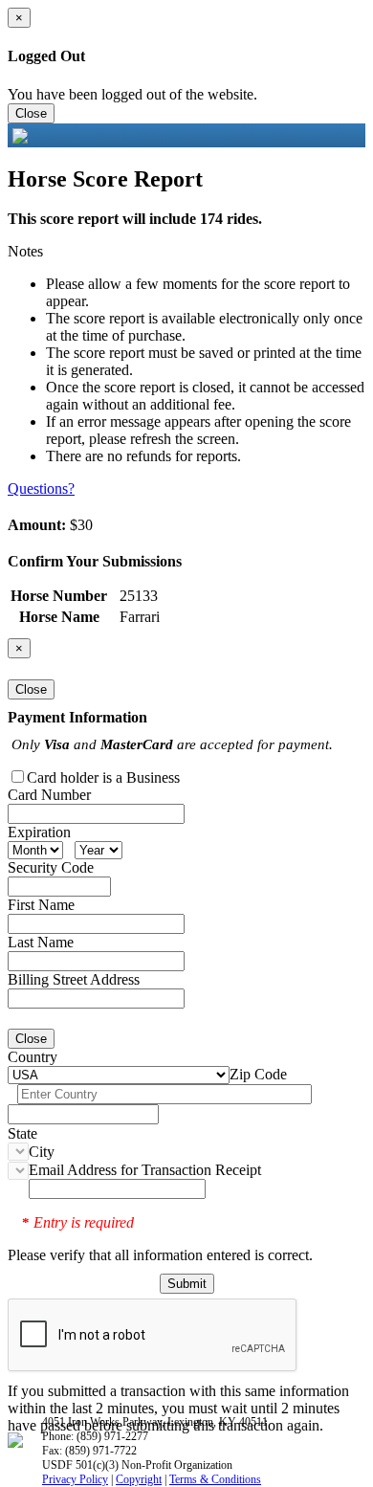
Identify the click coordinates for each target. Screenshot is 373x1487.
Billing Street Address (74, 979)
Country (32, 1057)
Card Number (49, 795)
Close (31, 113)
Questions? (41, 488)
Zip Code (258, 1074)
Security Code (51, 867)
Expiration (39, 832)
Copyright (139, 1479)
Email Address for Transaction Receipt (145, 1170)
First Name (41, 905)
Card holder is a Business (103, 777)
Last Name (41, 942)
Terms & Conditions (215, 1479)
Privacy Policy (75, 1479)
